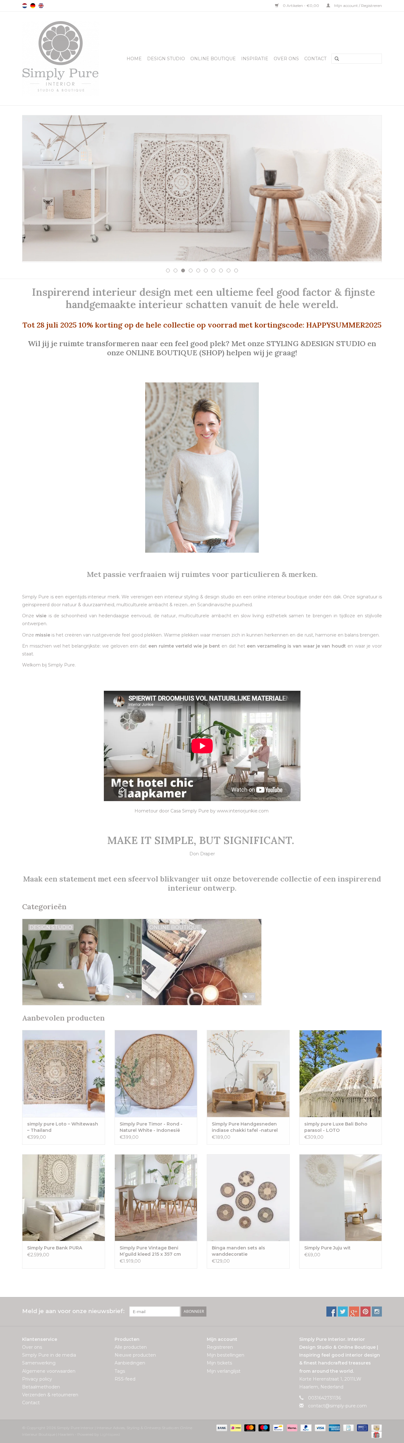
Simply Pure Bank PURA (54, 1248)
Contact (315, 58)
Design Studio (166, 58)
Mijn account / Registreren (357, 5)
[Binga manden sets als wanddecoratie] (248, 1197)
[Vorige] (34, 189)
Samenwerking (39, 1363)
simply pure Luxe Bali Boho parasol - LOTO (335, 1127)
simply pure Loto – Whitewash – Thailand (62, 1127)
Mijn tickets (219, 1363)
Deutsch (32, 5)
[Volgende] (369, 189)
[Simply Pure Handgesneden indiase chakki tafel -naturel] (248, 1073)
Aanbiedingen (130, 1363)
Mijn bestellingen (225, 1355)
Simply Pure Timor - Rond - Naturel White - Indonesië (151, 1127)
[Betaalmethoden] (221, 1427)
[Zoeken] (334, 59)
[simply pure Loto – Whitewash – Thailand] (63, 1073)
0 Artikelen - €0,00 (301, 5)
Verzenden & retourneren (50, 1395)
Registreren (220, 1347)
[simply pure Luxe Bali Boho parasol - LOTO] (340, 1073)
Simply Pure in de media (49, 1355)
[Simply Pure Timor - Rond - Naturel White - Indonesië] (156, 1073)
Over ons (286, 58)
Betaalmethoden (41, 1387)
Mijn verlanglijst (224, 1371)
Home (134, 58)
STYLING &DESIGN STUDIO (315, 343)
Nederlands (24, 5)
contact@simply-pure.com (337, 1406)
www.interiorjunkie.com (243, 811)
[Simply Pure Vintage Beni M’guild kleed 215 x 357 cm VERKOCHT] (156, 1197)
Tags (120, 1371)
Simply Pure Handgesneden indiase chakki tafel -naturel (245, 1127)
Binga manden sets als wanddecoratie (238, 1251)
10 (236, 270)
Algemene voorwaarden (48, 1371)
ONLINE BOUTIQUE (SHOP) (176, 352)
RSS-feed (125, 1379)
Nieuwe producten (135, 1355)
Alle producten (131, 1347)
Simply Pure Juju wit (327, 1248)
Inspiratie (254, 58)
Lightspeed (110, 1434)
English (41, 5)
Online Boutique (213, 58)
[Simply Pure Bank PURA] (63, 1197)
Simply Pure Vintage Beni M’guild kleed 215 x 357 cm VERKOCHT (150, 1251)
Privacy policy (37, 1379)
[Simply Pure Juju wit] (340, 1197)
